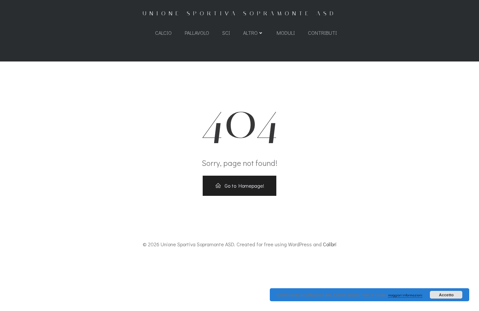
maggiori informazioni (405, 294)
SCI (226, 32)
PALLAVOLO (197, 32)
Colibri (330, 244)
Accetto (446, 295)
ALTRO (250, 32)
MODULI (286, 32)
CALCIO (163, 32)
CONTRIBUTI (322, 32)
